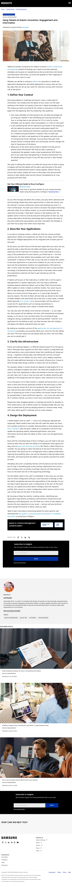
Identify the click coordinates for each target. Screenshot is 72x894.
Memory (38, 842)
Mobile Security (10, 9)
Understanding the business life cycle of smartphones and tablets (21, 671)
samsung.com (52, 872)
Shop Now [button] (57, 525)
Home (2, 9)
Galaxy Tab (23, 617)
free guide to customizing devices (31, 514)
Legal (69, 872)
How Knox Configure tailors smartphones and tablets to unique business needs (25, 725)
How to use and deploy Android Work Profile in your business (20, 780)
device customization (11, 617)
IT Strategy (32, 617)
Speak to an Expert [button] (46, 525)
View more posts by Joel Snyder (12, 610)
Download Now (53, 192)
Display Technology (40, 840)
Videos (3, 862)
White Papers (4, 865)
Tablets (37, 850)
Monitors (38, 845)
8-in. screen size (26, 301)
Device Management (21, 9)
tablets (35, 81)
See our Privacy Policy (20, 562)
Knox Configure (13, 429)
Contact (59, 872)
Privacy (64, 872)
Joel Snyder (25, 27)
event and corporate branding (28, 446)
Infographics (4, 859)
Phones (38, 848)
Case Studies (4, 857)
